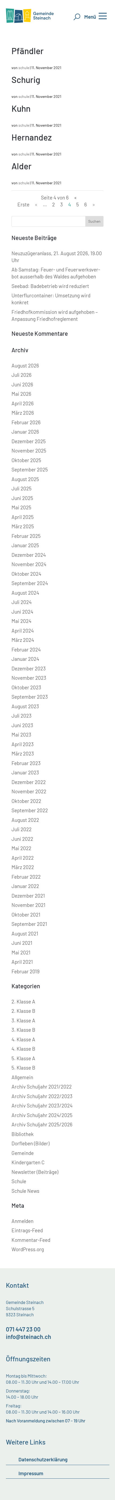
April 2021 (22, 962)
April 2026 (22, 403)
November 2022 (28, 791)
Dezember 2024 (28, 555)
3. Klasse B (23, 1030)
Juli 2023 (21, 716)
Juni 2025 (22, 498)
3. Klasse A (23, 1020)
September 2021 (29, 924)
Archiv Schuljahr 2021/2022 (41, 1086)
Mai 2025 (21, 507)
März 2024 (22, 640)
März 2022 (22, 867)
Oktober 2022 (26, 801)
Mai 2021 (20, 952)
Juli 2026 (21, 375)
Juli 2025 (21, 488)
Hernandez (31, 137)
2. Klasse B (23, 1011)
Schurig (25, 79)
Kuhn (20, 108)
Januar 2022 (25, 886)
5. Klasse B (23, 1068)
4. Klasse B (23, 1049)
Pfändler (27, 51)
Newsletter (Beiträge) (34, 1172)
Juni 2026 (22, 384)
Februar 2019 (25, 971)
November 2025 (28, 450)
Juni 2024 (22, 612)
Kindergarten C (28, 1162)
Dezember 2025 (28, 441)
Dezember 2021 (28, 896)
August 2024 (25, 593)
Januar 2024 (25, 659)
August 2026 (25, 365)
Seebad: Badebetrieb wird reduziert (50, 286)
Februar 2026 (26, 422)
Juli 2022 (21, 829)
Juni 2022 (22, 839)
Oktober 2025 (26, 460)
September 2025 (29, 469)
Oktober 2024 (26, 574)
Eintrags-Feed (27, 1230)
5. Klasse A (23, 1058)
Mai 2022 (21, 848)
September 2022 (29, 810)
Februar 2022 (26, 877)
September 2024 (29, 583)
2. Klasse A (23, 1001)
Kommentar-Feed (30, 1240)
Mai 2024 (21, 621)
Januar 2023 (25, 772)
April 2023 (22, 744)
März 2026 (22, 413)
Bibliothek (22, 1134)
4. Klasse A (23, 1039)
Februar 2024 (26, 649)
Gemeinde (22, 1153)
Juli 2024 (21, 602)
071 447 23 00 (23, 1329)
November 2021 (28, 905)
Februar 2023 (26, 763)
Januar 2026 (25, 432)
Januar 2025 (25, 545)
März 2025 (22, 526)
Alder (21, 166)
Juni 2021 (21, 943)
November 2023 (28, 678)
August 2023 (25, 706)
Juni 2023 (22, 725)
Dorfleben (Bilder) (30, 1143)
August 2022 (25, 820)
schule (23, 67)
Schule (18, 1181)
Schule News (25, 1191)
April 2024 (22, 630)
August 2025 (25, 479)
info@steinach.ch (28, 1336)
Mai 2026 (21, 394)
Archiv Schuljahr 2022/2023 (41, 1096)
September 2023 (29, 697)
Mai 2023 (21, 734)
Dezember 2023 (28, 668)
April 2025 (22, 517)
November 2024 (28, 564)
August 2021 (24, 933)
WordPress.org (27, 1249)
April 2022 (22, 858)
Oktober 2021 (25, 914)
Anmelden (22, 1221)
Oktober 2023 (26, 687)
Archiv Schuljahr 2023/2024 (41, 1105)
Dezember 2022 (28, 782)
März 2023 (22, 753)
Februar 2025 (26, 536)
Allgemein (22, 1077)
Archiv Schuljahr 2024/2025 (41, 1115)
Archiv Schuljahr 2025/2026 (41, 1124)
